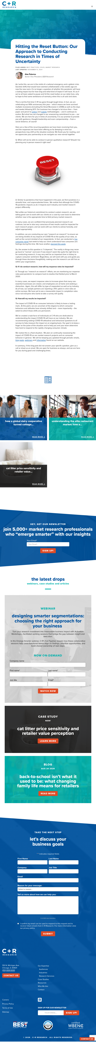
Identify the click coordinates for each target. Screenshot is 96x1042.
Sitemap (5, 1012)
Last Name (54, 858)
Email (21, 876)
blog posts (19, 340)
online (34, 111)
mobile (44, 111)
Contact (41, 989)
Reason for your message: (30, 885)
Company (23, 867)
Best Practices (33, 67)
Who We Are (43, 986)
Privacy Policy (8, 1003)
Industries (43, 972)
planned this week (58, 244)
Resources (42, 982)
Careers (5, 999)
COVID (42, 67)
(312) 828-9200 (8, 970)
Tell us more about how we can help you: (37, 894)
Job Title (53, 867)
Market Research (53, 67)
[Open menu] (92, 6)
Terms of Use (7, 1007)
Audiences (43, 969)
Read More (48, 793)
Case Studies (43, 979)
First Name (23, 858)
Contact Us (11, 975)
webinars (28, 340)
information (41, 340)
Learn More (48, 741)
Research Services (46, 976)
